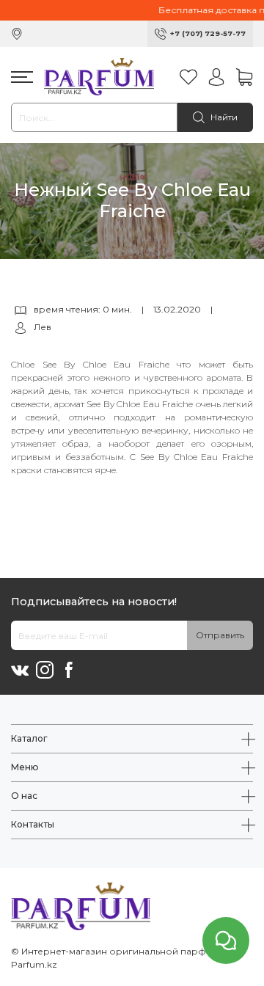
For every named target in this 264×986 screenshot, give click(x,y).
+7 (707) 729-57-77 (208, 33)
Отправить (220, 634)
